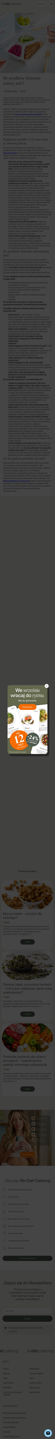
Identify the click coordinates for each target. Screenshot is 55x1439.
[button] (47, 686)
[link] (27, 719)
